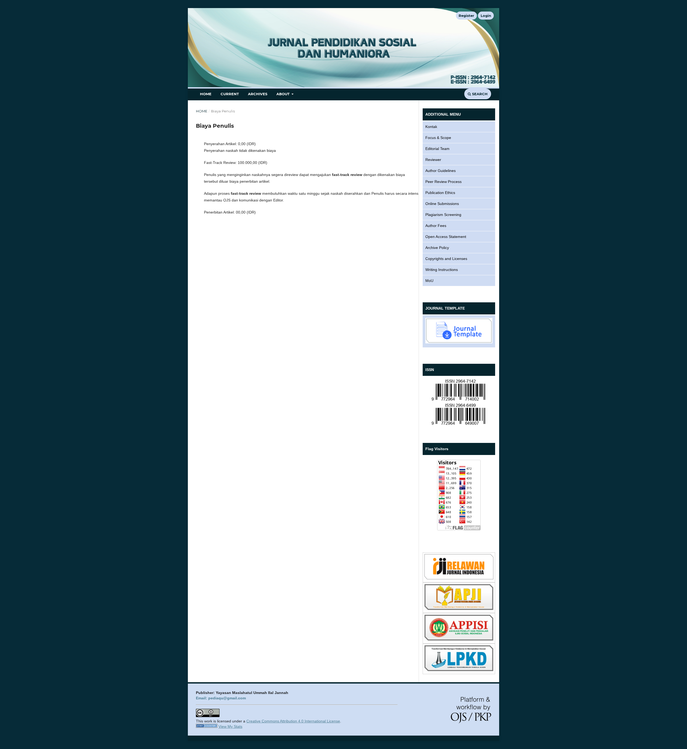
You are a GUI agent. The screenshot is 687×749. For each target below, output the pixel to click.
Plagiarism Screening (443, 214)
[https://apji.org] (459, 609)
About (283, 94)
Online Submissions (442, 203)
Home (205, 94)
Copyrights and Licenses (446, 258)
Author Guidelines (440, 170)
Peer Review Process (443, 181)
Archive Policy (437, 247)
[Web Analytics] (206, 726)
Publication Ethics (440, 192)
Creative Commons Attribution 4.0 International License (293, 721)
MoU (429, 280)
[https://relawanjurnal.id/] (459, 578)
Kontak (431, 126)
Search (479, 94)
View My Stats (230, 726)
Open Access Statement (445, 236)
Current (230, 94)
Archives (257, 94)
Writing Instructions (441, 269)
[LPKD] (459, 670)
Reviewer (433, 159)
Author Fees (435, 225)
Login (486, 15)
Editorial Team (437, 148)
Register (466, 15)
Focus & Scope (438, 137)
